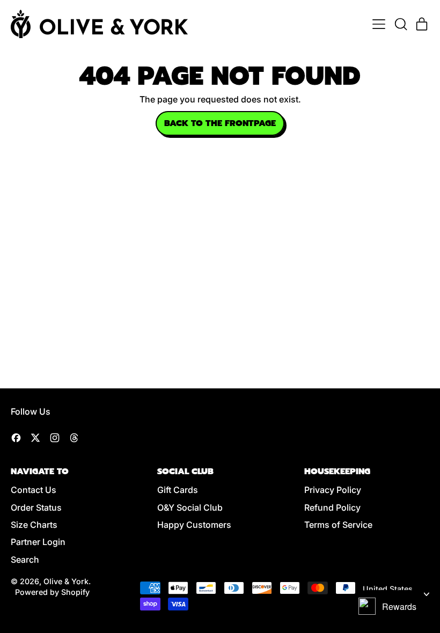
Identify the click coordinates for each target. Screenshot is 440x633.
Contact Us (33, 489)
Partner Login (38, 541)
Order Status (36, 507)
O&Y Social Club (190, 507)
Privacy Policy (332, 489)
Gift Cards (177, 489)
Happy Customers (194, 524)
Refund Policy (332, 507)
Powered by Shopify (52, 592)
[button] (400, 24)
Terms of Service (338, 524)
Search (25, 559)
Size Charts (34, 524)
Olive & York (66, 581)
